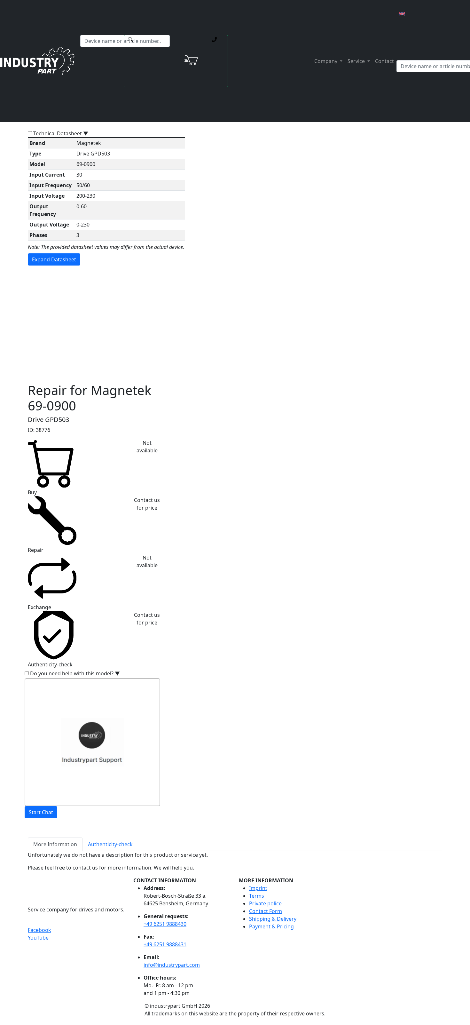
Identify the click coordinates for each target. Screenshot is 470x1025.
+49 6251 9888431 (165, 944)
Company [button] (326, 61)
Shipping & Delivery (272, 918)
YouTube (38, 937)
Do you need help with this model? (75, 673)
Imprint (258, 888)
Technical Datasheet (60, 133)
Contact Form (265, 911)
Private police (265, 903)
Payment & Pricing (271, 926)
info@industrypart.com (172, 964)
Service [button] (357, 61)
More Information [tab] (55, 844)
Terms (256, 895)
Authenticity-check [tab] (110, 844)
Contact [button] (384, 61)
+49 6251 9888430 (165, 923)
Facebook (39, 930)
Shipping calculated (192, 310)
